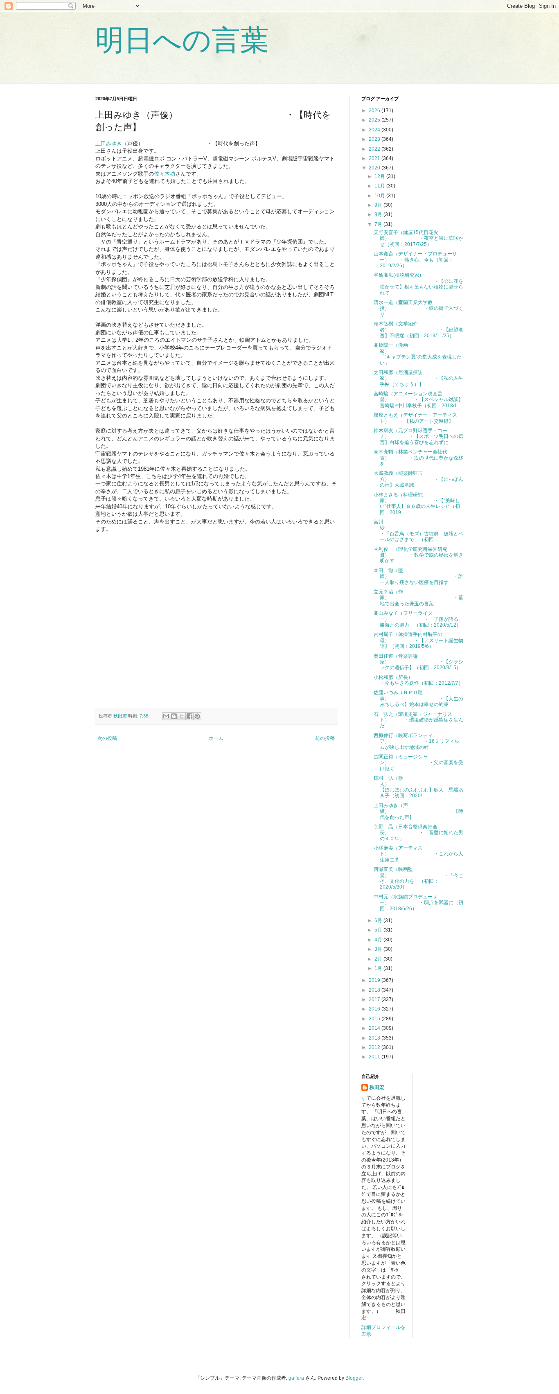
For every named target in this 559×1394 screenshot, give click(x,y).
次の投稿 (107, 738)
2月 (378, 959)
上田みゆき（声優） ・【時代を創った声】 (418, 811)
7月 (378, 224)
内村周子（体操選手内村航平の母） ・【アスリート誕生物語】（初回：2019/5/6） (418, 640)
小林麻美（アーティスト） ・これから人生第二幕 (418, 854)
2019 (375, 980)
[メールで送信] (166, 716)
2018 (375, 990)
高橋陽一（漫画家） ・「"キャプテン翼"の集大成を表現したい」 (418, 353)
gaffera (296, 1378)
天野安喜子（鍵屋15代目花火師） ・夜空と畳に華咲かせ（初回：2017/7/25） (418, 238)
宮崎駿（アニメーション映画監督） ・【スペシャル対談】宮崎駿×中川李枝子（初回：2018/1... (418, 399)
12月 (380, 176)
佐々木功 (164, 174)
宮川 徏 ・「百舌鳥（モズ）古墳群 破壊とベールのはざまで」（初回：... (421, 530)
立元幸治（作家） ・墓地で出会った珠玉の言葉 (418, 598)
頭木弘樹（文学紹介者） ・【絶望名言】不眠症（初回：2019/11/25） (418, 329)
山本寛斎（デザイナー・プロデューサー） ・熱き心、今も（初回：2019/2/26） (415, 259)
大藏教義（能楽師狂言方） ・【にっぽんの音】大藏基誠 (418, 479)
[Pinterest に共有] (197, 716)
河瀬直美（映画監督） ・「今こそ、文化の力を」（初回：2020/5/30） (418, 878)
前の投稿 (325, 738)
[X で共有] (182, 716)
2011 (375, 1057)
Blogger (354, 1378)
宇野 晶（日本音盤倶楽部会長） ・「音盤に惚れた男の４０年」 (418, 832)
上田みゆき (108, 143)
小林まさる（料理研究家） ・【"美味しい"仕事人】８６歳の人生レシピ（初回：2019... (417, 503)
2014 (375, 1028)
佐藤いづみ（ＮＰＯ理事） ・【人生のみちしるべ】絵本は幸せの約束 (418, 698)
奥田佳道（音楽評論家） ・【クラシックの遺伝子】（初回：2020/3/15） (418, 662)
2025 (375, 120)
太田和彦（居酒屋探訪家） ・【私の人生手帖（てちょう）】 (418, 378)
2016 (375, 1009)
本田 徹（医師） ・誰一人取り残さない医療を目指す (418, 576)
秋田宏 (377, 1087)
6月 (378, 920)
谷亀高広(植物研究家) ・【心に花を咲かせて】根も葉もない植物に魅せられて (418, 283)
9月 (378, 205)
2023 (375, 139)
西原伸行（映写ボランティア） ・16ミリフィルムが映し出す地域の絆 (416, 741)
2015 (375, 1019)
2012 (375, 1047)
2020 (375, 168)
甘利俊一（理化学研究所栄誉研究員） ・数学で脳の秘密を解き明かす (418, 555)
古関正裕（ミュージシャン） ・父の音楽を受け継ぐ (418, 762)
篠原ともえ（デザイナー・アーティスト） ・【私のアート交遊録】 (415, 418)
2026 (375, 110)
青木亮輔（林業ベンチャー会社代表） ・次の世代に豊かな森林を (418, 458)
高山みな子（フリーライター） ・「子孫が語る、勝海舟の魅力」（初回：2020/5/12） (418, 619)
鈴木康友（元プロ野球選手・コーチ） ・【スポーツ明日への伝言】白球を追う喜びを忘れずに (418, 436)
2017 (375, 999)
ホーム (216, 738)
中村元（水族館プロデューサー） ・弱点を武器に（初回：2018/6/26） (418, 902)
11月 (380, 186)
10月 (380, 195)
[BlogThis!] (174, 716)
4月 (378, 940)
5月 (378, 930)
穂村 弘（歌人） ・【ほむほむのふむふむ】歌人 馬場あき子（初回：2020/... (418, 787)
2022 (375, 149)
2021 (375, 158)
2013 (375, 1038)
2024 (375, 130)
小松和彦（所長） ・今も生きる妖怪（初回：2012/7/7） (418, 680)
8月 (378, 214)
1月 (378, 968)
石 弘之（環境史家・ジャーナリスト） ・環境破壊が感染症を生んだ (418, 720)
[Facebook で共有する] (189, 716)
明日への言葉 (182, 40)
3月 (378, 949)
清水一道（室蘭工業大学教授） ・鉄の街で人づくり (418, 308)
